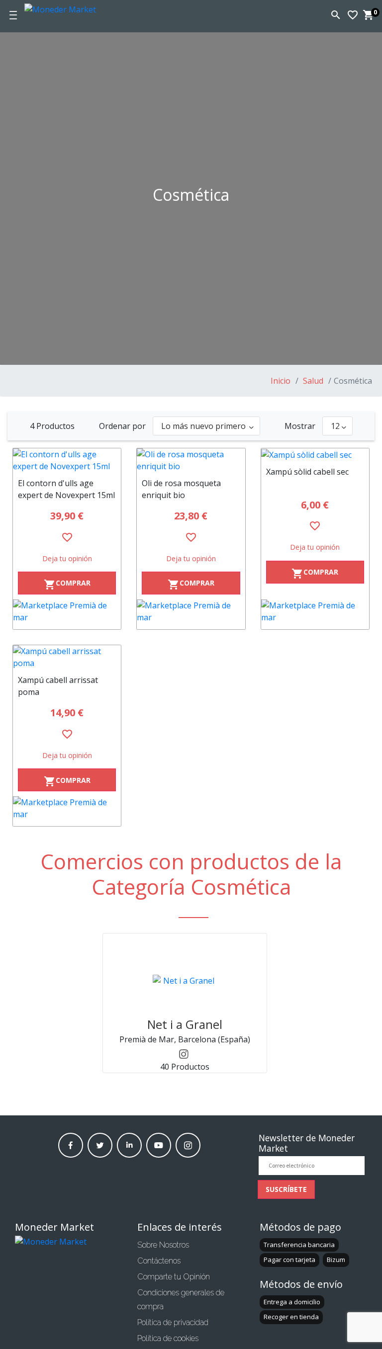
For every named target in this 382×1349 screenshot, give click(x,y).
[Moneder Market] (76, 7)
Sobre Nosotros (163, 1245)
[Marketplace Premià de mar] (67, 614)
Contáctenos (159, 1260)
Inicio (280, 380)
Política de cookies (167, 1338)
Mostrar (300, 426)
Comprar (67, 584)
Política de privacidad (172, 1322)
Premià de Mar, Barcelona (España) (184, 1039)
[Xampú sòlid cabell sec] (315, 454)
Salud (312, 380)
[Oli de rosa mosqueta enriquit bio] (191, 460)
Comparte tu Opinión (173, 1276)
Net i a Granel (184, 1024)
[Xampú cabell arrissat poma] (67, 657)
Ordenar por (122, 426)
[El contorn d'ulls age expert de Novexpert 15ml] (67, 460)
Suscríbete (286, 1189)
